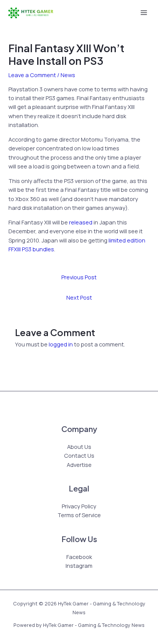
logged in (61, 344)
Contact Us (79, 455)
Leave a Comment (32, 75)
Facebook (79, 557)
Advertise (79, 464)
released (80, 222)
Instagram (79, 565)
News (68, 75)
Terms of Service (79, 515)
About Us (79, 446)
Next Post (79, 297)
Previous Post (79, 277)
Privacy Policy (79, 506)
